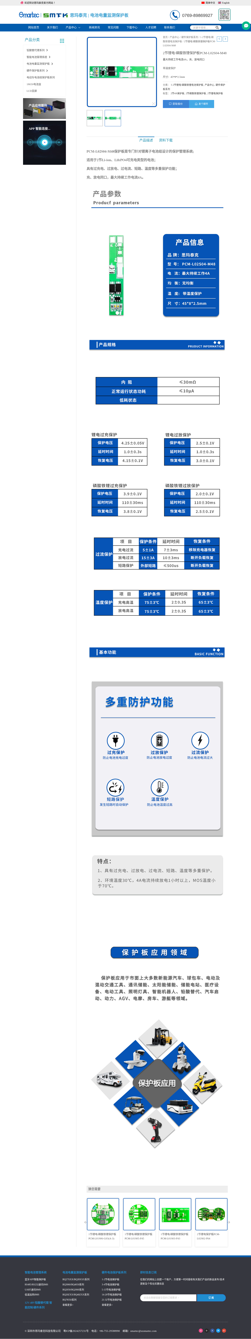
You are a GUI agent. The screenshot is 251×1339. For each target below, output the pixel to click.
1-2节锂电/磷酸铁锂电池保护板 (187, 85)
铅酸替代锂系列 (36, 50)
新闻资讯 (94, 27)
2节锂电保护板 (215, 93)
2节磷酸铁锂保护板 (196, 93)
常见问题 (113, 27)
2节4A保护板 (177, 93)
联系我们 (169, 27)
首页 (165, 37)
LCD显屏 (32, 91)
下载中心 (132, 27)
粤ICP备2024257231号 (76, 1331)
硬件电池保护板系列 (114, 1272)
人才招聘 (150, 27)
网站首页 (33, 27)
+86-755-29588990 (109, 1331)
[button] (85, 1222)
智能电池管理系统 (37, 57)
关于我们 (52, 27)
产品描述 (146, 140)
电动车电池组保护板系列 (41, 77)
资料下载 (166, 140)
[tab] (146, 140)
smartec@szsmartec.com (143, 1331)
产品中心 (71, 27)
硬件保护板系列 (36, 70)
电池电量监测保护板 (38, 63)
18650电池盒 (34, 84)
